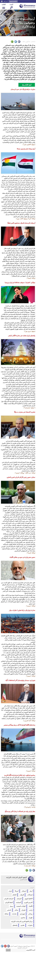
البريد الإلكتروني (30, 950)
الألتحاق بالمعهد (13, 1)
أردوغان (24, 891)
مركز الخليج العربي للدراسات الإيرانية (22, 921)
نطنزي (22, 925)
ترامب (31, 910)
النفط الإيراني (9, 902)
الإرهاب (22, 895)
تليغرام (24, 910)
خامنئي (9, 910)
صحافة (7, 914)
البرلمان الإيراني (8, 898)
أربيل (31, 891)
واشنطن (14, 925)
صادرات (14, 914)
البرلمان (19, 898)
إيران (10, 891)
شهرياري (22, 914)
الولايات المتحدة (21, 906)
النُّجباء (31, 906)
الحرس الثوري (28, 902)
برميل (11, 906)
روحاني (30, 914)
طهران (31, 917)
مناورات (30, 925)
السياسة (18, 902)
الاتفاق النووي (29, 898)
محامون (23, 917)
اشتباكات (30, 895)
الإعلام (14, 895)
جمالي (16, 910)
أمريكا (16, 891)
